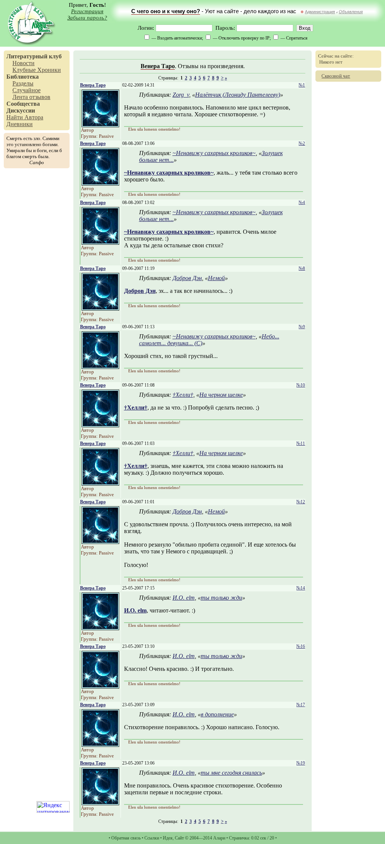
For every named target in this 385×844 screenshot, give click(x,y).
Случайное (26, 90)
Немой (216, 278)
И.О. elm (184, 597)
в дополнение (217, 714)
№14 (300, 588)
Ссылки (151, 838)
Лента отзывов (31, 97)
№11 (300, 443)
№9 (302, 326)
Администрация (320, 11)
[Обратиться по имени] (100, 125)
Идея (168, 838)
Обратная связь (126, 838)
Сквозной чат (335, 76)
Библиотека (22, 76)
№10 (300, 385)
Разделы (22, 83)
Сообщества (23, 104)
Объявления (351, 11)
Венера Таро (158, 66)
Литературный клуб (34, 56)
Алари (219, 838)
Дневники (19, 124)
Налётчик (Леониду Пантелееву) (237, 94)
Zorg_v (181, 94)
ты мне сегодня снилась (231, 772)
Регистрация (87, 11)
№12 (300, 501)
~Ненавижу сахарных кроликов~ (214, 153)
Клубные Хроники (36, 70)
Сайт (179, 838)
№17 (300, 704)
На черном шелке (221, 395)
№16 (300, 646)
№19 (300, 763)
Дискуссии (20, 110)
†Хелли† (183, 395)
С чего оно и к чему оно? (165, 11)
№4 (302, 202)
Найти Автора (24, 117)
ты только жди (221, 597)
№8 (302, 268)
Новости (23, 63)
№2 (302, 143)
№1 (302, 85)
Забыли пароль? (87, 18)
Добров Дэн (187, 278)
